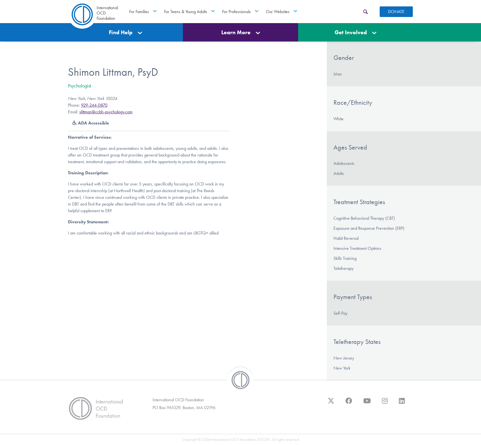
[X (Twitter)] (331, 403)
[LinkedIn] (402, 403)
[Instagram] (385, 403)
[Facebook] (348, 403)
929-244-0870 (94, 105)
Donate (396, 11)
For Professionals (236, 11)
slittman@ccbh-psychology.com (105, 111)
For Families (139, 11)
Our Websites (277, 11)
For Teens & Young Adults (185, 11)
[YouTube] (367, 403)
